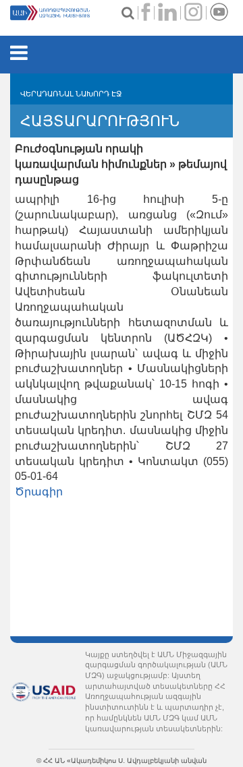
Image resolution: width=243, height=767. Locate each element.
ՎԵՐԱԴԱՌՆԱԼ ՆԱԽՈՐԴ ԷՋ (71, 94)
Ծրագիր (39, 491)
